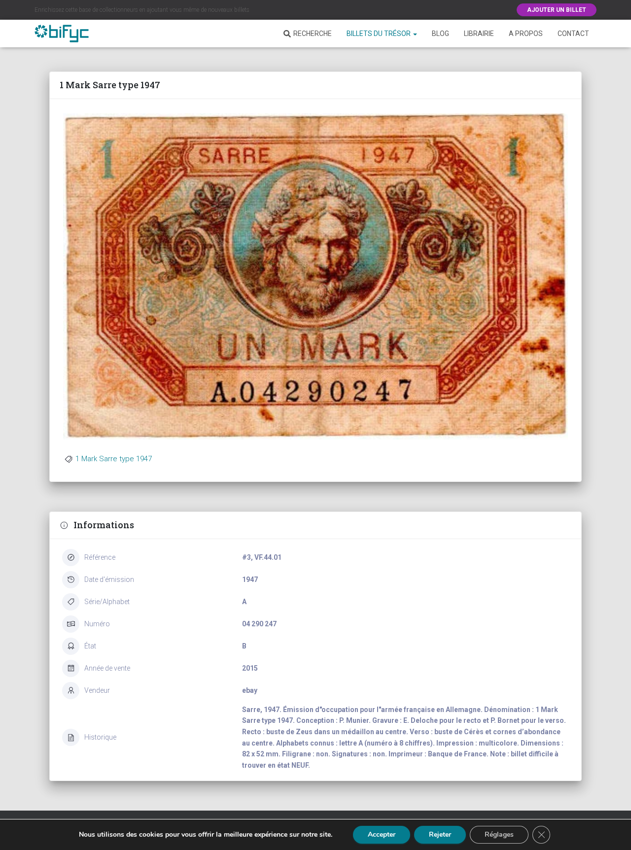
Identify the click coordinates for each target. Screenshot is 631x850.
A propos (526, 33)
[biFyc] (61, 33)
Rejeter (440, 834)
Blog (440, 33)
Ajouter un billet (556, 9)
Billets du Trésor (379, 33)
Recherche (312, 33)
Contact (573, 33)
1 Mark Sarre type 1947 (113, 458)
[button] (414, 33)
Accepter (381, 834)
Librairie (479, 33)
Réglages (499, 834)
